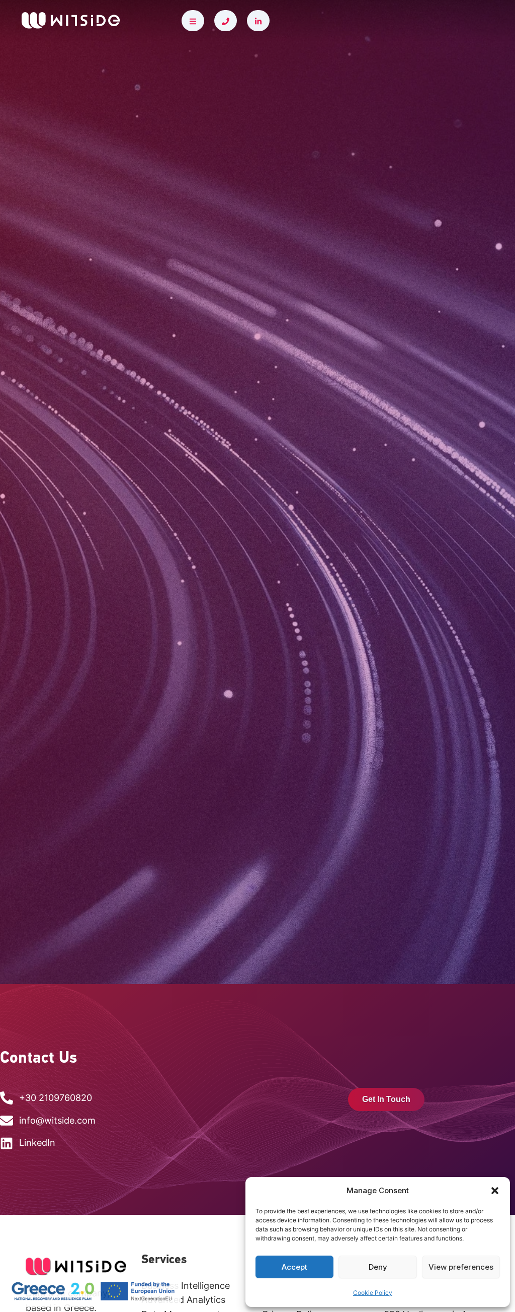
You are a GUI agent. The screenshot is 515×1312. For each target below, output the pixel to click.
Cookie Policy (372, 1292)
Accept (294, 1267)
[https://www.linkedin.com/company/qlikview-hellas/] (258, 20)
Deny (378, 1267)
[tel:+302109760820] (225, 20)
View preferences (460, 1267)
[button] (495, 1191)
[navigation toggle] (193, 20)
